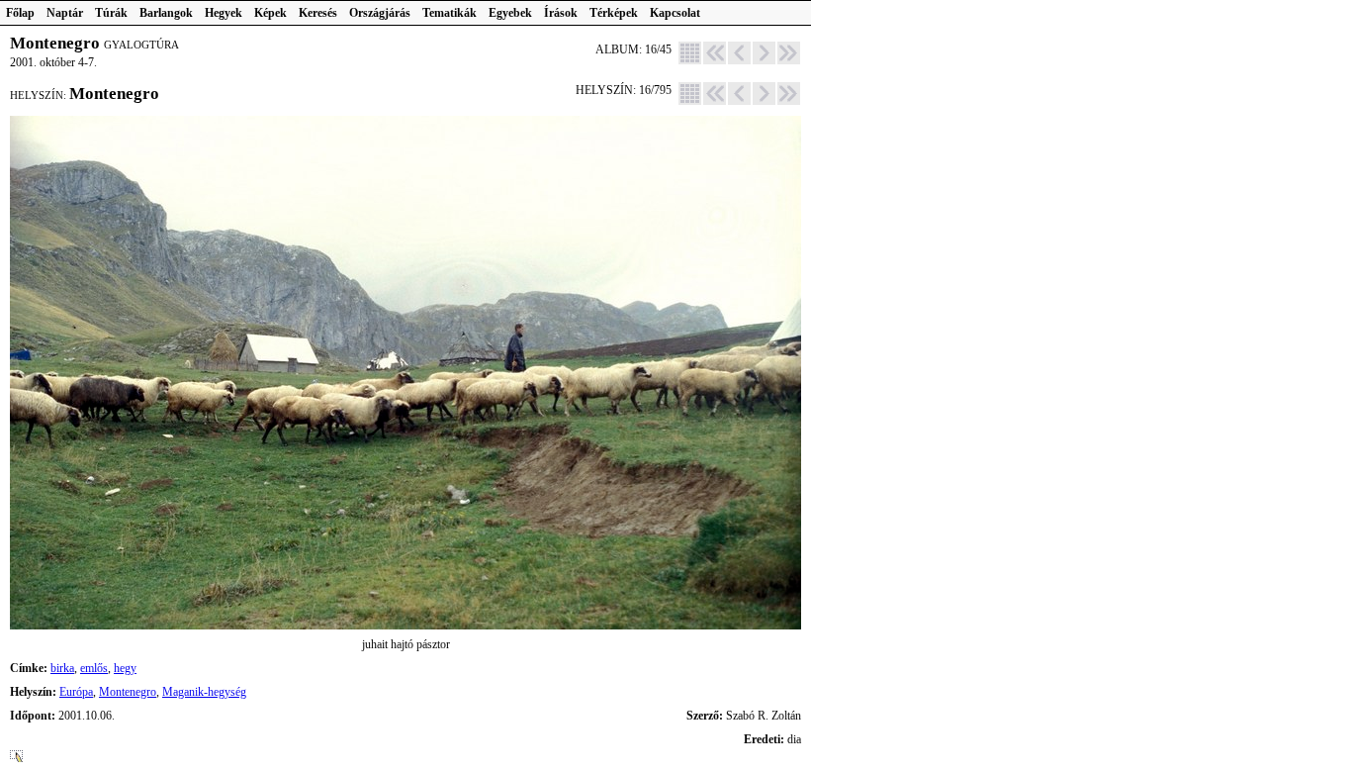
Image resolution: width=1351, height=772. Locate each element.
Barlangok (166, 13)
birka (62, 668)
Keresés (318, 13)
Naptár (64, 13)
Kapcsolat (675, 13)
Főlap (20, 13)
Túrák (111, 13)
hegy (125, 668)
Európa (76, 692)
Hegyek (223, 13)
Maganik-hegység (204, 692)
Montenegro (127, 692)
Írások (561, 13)
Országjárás (379, 13)
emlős (94, 668)
